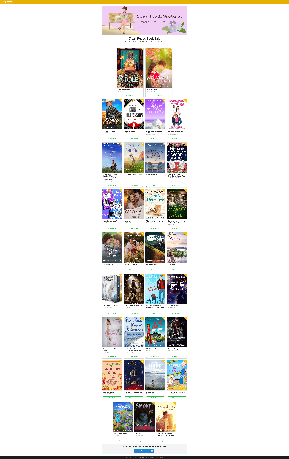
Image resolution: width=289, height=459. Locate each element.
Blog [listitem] (127, 457)
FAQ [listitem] (135, 457)
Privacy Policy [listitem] (141, 457)
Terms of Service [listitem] (149, 457)
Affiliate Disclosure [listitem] (158, 457)
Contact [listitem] (131, 457)
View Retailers (130, 95)
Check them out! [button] (142, 451)
